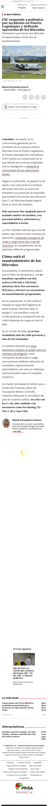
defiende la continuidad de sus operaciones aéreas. (20, 170)
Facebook (25, 97)
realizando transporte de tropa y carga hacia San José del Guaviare (23, 241)
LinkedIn (37, 97)
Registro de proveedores (18, 769)
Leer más (17, 431)
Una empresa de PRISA (24, 786)
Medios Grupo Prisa (24, 792)
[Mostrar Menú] (2, 6)
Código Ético (24, 778)
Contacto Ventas (24, 763)
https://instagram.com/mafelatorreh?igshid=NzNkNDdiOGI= (33, 87)
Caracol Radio (12, 7)
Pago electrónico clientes (16, 766)
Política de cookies (37, 772)
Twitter (31, 97)
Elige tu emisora (39, 8)
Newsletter (38, 763)
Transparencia (36, 775)
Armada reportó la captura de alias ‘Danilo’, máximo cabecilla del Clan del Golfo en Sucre (19, 734)
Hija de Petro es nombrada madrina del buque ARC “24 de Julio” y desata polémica (23, 673)
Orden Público (12, 14)
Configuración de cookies (16, 775)
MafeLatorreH (30, 87)
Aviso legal (35, 769)
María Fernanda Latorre (15, 87)
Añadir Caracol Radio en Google (22, 107)
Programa (22, 8)
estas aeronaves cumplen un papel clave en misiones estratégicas (24, 350)
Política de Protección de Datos (15, 772)
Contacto (10, 763)
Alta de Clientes (35, 766)
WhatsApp (43, 97)
